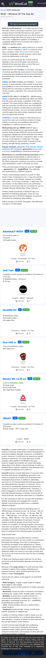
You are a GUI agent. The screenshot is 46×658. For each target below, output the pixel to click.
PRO (30, 4)
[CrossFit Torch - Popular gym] (23, 353)
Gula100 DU (10, 310)
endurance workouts (31, 151)
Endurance (15, 330)
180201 (7, 418)
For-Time (31, 258)
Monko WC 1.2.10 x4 (14, 379)
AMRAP (22, 298)
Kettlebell (29, 298)
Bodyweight (22, 258)
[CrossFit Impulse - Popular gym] (23, 245)
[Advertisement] (23, 218)
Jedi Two (8, 270)
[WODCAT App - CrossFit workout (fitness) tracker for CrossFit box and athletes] (20, 3)
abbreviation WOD (26, 52)
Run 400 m (9, 342)
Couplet (14, 258)
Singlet (23, 330)
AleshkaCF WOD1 (13, 231)
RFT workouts (16, 149)
